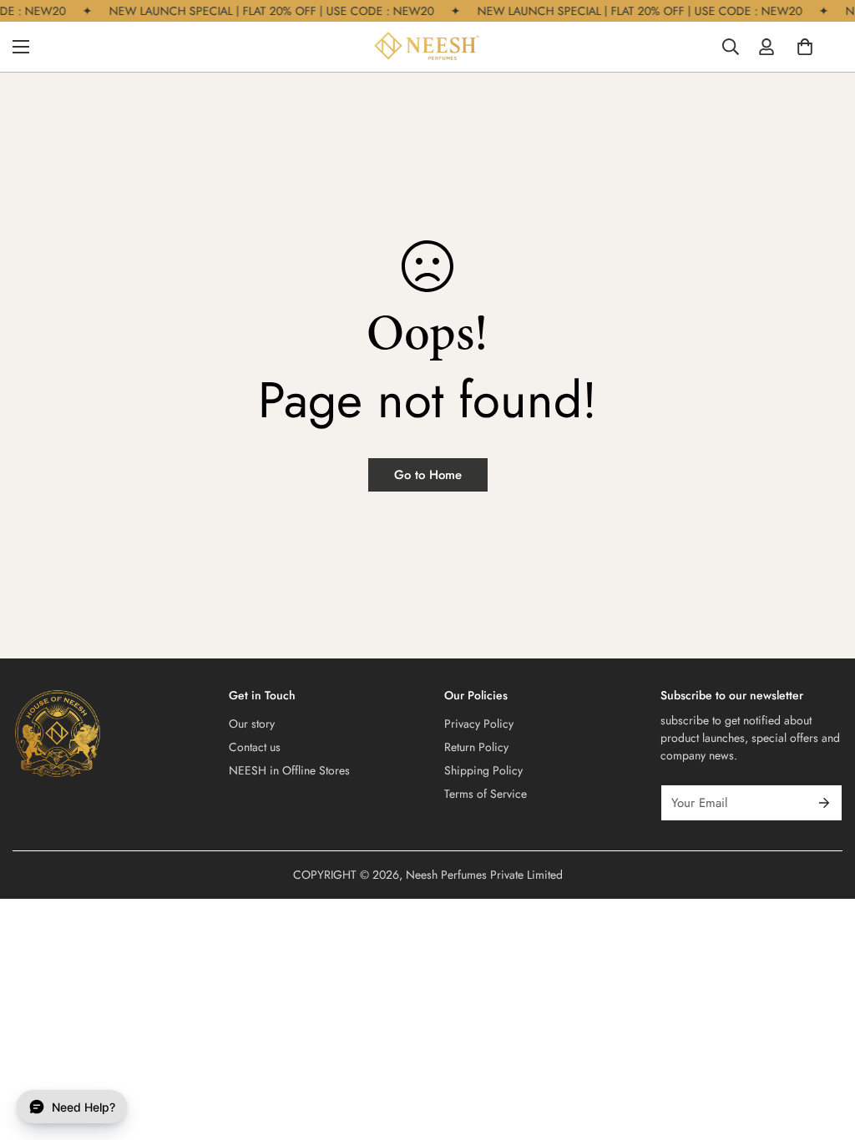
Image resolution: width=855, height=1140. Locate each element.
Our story (252, 723)
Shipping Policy (483, 770)
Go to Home (428, 475)
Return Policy (476, 747)
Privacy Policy (479, 723)
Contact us (255, 747)
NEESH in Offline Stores (289, 770)
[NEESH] (427, 47)
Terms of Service (485, 793)
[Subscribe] (824, 802)
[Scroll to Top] (822, 1049)
